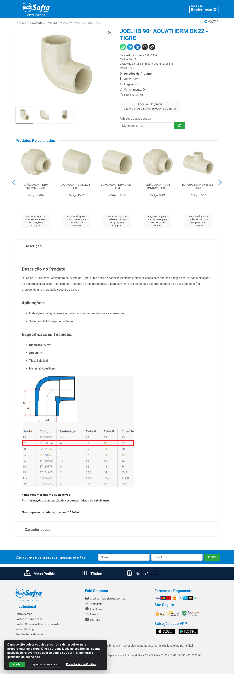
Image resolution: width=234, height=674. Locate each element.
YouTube (95, 619)
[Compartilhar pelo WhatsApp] (123, 47)
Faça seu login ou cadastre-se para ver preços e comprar (150, 106)
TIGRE (131, 67)
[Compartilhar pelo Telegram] (130, 47)
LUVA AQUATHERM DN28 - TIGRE (117, 186)
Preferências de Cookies (81, 664)
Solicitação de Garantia (29, 634)
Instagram (96, 604)
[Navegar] (14, 182)
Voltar (212, 21)
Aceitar (17, 664)
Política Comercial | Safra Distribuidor (38, 624)
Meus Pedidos (45, 574)
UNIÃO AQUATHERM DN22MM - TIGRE (36, 186)
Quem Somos (24, 614)
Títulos (96, 574)
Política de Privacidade (29, 619)
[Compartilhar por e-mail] (145, 47)
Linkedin (95, 614)
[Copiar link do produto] (152, 47)
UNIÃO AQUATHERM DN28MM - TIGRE (158, 186)
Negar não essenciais (44, 664)
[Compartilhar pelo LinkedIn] (137, 47)
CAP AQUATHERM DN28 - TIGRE (76, 186)
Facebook (96, 609)
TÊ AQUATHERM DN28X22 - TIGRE (198, 186)
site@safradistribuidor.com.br (107, 598)
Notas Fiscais (146, 574)
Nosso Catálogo (25, 629)
